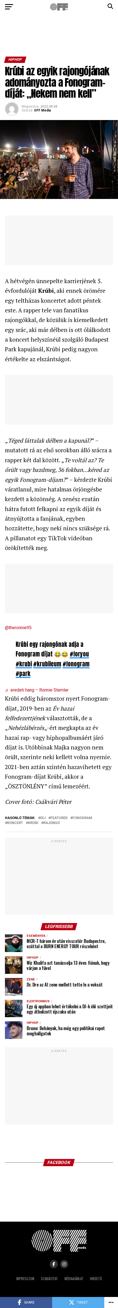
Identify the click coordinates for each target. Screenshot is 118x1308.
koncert (15, 823)
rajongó (51, 823)
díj (43, 818)
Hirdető (96, 1278)
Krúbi (33, 823)
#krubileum (47, 664)
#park (23, 673)
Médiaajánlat (73, 1278)
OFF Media (42, 110)
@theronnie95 (18, 627)
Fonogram (82, 818)
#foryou (79, 654)
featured (59, 818)
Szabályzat (49, 1278)
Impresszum (25, 1278)
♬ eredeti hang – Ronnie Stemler (37, 690)
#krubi (24, 664)
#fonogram (76, 664)
